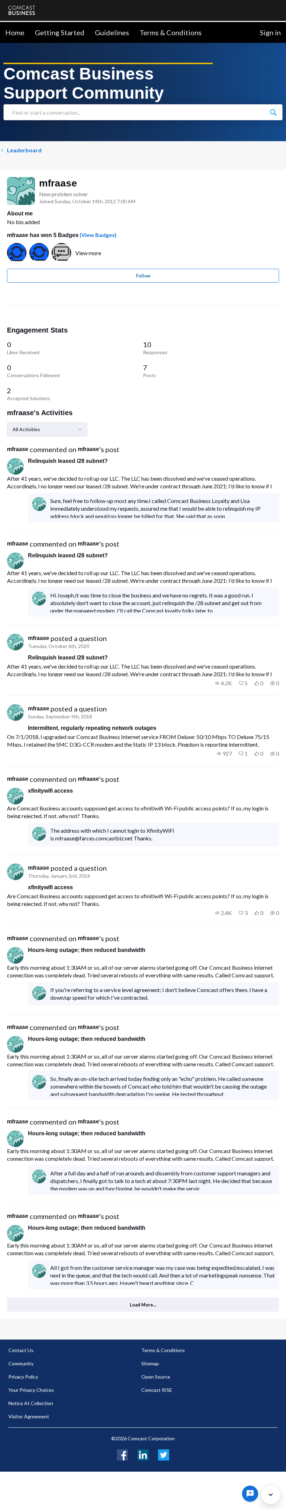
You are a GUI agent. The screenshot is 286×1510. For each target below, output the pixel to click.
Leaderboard (24, 150)
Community (20, 1363)
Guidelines (112, 32)
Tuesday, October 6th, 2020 (58, 646)
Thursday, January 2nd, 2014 (59, 876)
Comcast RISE (156, 1390)
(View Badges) (97, 234)
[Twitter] (163, 1454)
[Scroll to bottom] (270, 1494)
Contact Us (20, 1350)
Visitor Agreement (28, 1416)
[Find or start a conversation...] (273, 112)
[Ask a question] (250, 1494)
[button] (223, 683)
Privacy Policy (23, 1377)
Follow (143, 276)
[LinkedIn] (143, 1454)
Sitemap (150, 1363)
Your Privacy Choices (31, 1390)
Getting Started (59, 32)
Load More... (143, 1304)
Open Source (155, 1377)
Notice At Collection (30, 1403)
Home (14, 32)
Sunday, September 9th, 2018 (60, 716)
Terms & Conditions (171, 32)
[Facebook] (122, 1454)
